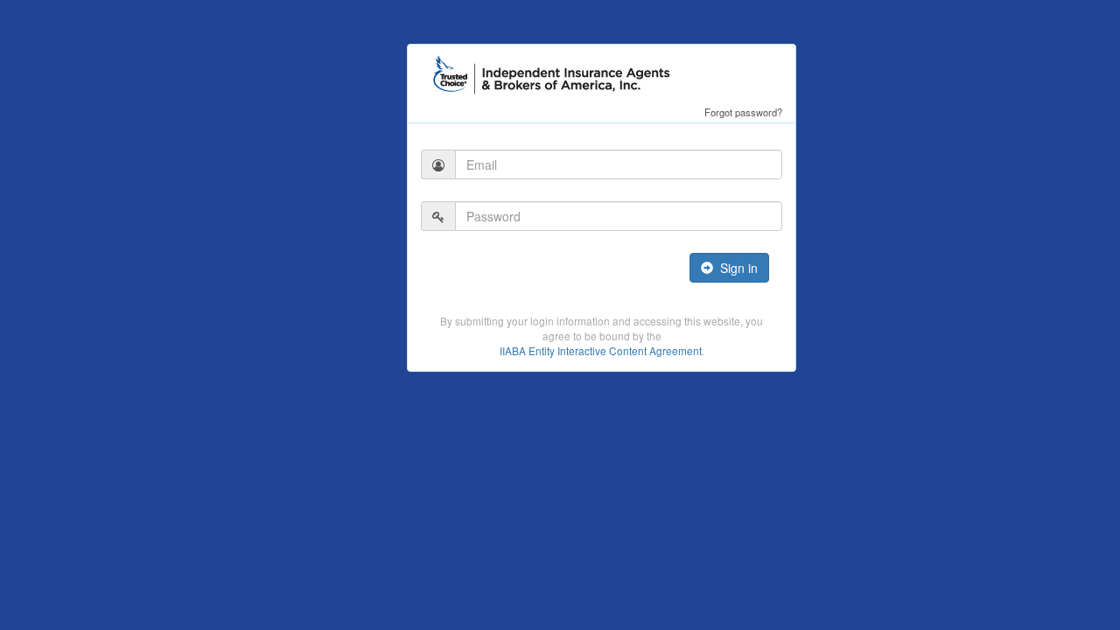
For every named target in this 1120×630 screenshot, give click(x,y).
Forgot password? (743, 112)
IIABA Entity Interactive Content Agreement (601, 350)
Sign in (735, 267)
